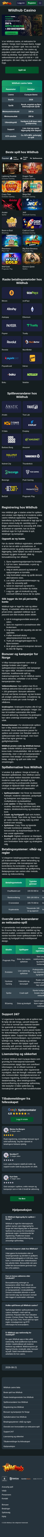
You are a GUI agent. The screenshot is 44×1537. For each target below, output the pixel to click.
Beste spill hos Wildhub (12, 1392)
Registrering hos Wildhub (13, 1407)
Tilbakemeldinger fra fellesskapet (16, 1442)
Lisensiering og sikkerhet (13, 1437)
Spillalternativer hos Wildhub (15, 1417)
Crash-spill (25, 158)
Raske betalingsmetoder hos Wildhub (18, 1397)
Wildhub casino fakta (11, 1387)
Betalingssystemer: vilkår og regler (17, 1422)
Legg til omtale (22, 1119)
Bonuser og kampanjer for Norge (16, 1412)
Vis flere (22, 1199)
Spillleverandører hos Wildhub (15, 1402)
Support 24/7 (8, 1432)
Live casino (16, 158)
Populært (5, 158)
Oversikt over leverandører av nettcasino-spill (21, 1427)
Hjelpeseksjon (9, 1446)
